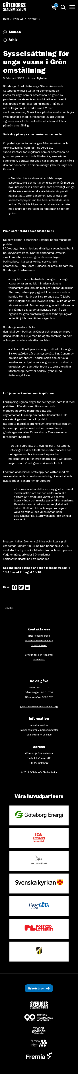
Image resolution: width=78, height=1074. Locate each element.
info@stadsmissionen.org (39, 641)
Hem (6, 19)
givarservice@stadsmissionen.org (39, 707)
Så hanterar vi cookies (39, 735)
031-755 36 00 (39, 645)
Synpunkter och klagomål (39, 655)
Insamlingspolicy (39, 725)
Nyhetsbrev (36, 988)
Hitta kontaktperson (39, 636)
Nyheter (18, 19)
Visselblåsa (39, 660)
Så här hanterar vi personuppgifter (39, 730)
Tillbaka (8, 608)
